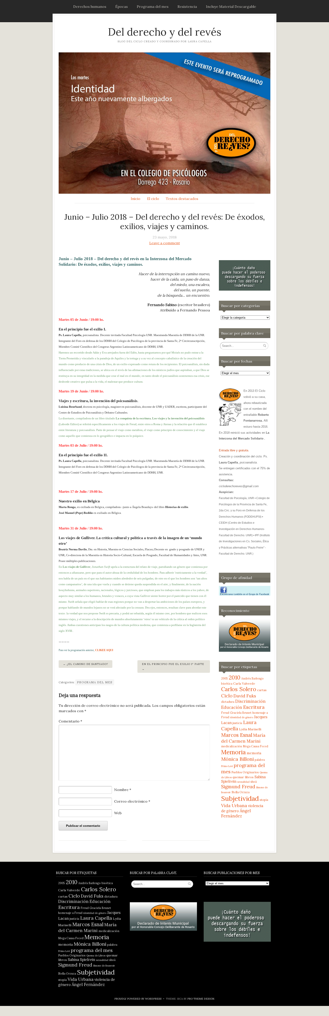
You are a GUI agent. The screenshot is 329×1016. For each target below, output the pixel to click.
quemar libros (243, 777)
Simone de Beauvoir (104, 965)
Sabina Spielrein (81, 959)
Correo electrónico (132, 801)
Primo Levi (227, 766)
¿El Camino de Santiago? (87, 664)
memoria (254, 753)
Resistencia (187, 6)
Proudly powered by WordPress (138, 998)
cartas (262, 690)
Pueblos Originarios (245, 772)
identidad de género (241, 717)
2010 (234, 677)
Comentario (70, 721)
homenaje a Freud (70, 913)
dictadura (227, 701)
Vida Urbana (234, 805)
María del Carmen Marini (243, 738)
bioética (226, 683)
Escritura (254, 707)
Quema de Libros (95, 955)
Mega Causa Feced (255, 746)
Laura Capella (96, 918)
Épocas (121, 6)
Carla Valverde (244, 684)
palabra (260, 759)
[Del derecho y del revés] (164, 123)
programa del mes (92, 950)
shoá (253, 781)
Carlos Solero (238, 689)
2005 (224, 678)
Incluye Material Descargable (231, 6)
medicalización (231, 746)
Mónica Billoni (237, 759)
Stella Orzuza (241, 792)
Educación (231, 707)
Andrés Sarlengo (252, 678)
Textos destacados (182, 198)
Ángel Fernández (236, 813)
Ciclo (227, 696)
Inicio (135, 198)
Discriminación (250, 701)
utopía (264, 800)
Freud (225, 712)
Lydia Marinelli (250, 729)
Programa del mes (153, 6)
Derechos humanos (89, 6)
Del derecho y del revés (164, 32)
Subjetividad (240, 798)
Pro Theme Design (200, 998)
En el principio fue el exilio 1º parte (173, 664)
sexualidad (243, 781)
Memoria (233, 752)
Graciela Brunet (241, 712)
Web (118, 813)
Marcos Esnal (236, 735)
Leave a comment (164, 243)
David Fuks (244, 696)
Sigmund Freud (238, 787)
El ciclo (153, 198)
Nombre (122, 789)
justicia (237, 723)
